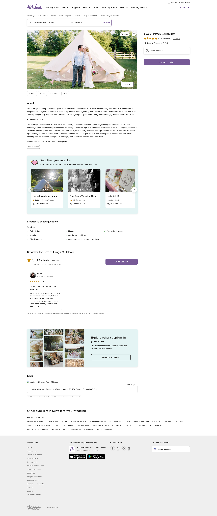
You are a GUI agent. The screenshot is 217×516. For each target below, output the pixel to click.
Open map (130, 384)
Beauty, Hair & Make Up (36, 421)
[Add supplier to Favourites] (134, 34)
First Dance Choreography (37, 429)
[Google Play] (96, 459)
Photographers (52, 425)
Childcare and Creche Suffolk (38, 397)
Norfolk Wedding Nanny (45, 196)
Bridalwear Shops (116, 421)
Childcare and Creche (47, 16)
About (32, 93)
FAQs (42, 93)
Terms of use (32, 451)
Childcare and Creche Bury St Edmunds (66, 397)
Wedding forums (109, 7)
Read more (34, 306)
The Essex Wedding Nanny (84, 196)
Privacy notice (32, 458)
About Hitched (33, 480)
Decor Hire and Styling (58, 421)
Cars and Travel (83, 425)
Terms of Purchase (34, 455)
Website (139, 7)
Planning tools (52, 7)
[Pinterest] (123, 448)
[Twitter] (118, 448)
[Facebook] (112, 448)
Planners (129, 425)
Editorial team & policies (36, 484)
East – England (65, 16)
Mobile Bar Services (79, 421)
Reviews (54, 93)
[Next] (134, 190)
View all (127, 84)
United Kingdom (164, 449)
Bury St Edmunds (91, 16)
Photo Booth (117, 425)
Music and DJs (147, 421)
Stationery (178, 421)
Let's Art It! (113, 196)
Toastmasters (75, 429)
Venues (65, 7)
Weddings (31, 16)
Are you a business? (35, 477)
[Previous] (30, 190)
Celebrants (88, 429)
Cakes (158, 421)
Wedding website (34, 495)
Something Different (98, 421)
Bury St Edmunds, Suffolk (158, 43)
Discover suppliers (110, 357)
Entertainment (132, 421)
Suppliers (76, 7)
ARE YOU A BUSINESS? (180, 3)
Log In (178, 7)
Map (65, 93)
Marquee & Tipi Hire (101, 425)
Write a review (121, 262)
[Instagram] (129, 448)
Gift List (124, 7)
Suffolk (78, 16)
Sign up (186, 7)
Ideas (96, 7)
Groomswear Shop (156, 425)
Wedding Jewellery (104, 429)
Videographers (67, 425)
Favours (168, 421)
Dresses (87, 7)
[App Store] (77, 459)
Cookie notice (33, 462)
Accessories (141, 425)
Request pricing (166, 62)
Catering (30, 425)
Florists (40, 425)
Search (106, 22)
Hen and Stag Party (59, 429)
